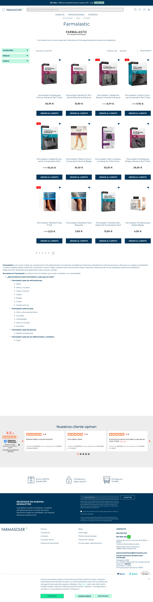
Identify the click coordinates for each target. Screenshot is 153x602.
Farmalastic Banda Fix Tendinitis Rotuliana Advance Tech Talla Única (79, 97)
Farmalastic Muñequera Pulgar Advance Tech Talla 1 (137, 161)
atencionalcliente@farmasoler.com (131, 553)
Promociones (76, 15)
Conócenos (45, 533)
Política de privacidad (92, 507)
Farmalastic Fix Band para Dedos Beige (137, 224)
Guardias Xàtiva (47, 540)
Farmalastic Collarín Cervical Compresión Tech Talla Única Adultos (137, 97)
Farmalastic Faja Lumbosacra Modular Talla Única (108, 160)
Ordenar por (112, 51)
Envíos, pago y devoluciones (90, 543)
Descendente (145, 51)
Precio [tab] (6, 56)
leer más (122, 441)
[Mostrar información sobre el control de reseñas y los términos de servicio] (19, 445)
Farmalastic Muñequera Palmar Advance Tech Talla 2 (49, 97)
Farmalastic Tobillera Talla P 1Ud (49, 224)
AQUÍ (84, 584)
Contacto (44, 536)
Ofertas (93, 15)
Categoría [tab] (8, 50)
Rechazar (103, 596)
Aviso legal (83, 533)
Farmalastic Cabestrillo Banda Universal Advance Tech (108, 97)
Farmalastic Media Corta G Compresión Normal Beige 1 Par (79, 161)
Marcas (59, 15)
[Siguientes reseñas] (149, 441)
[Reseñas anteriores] (22, 441)
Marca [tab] (6, 61)
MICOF (128, 564)
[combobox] (75, 9)
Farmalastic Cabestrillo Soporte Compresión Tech (49, 160)
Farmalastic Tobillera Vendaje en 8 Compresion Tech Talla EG (108, 225)
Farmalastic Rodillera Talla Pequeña (79, 224)
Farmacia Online (68, 18)
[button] (60, 60)
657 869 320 (121, 537)
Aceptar (52, 596)
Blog (80, 529)
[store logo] (14, 9)
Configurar (84, 596)
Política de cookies (86, 540)
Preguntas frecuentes (50, 543)
